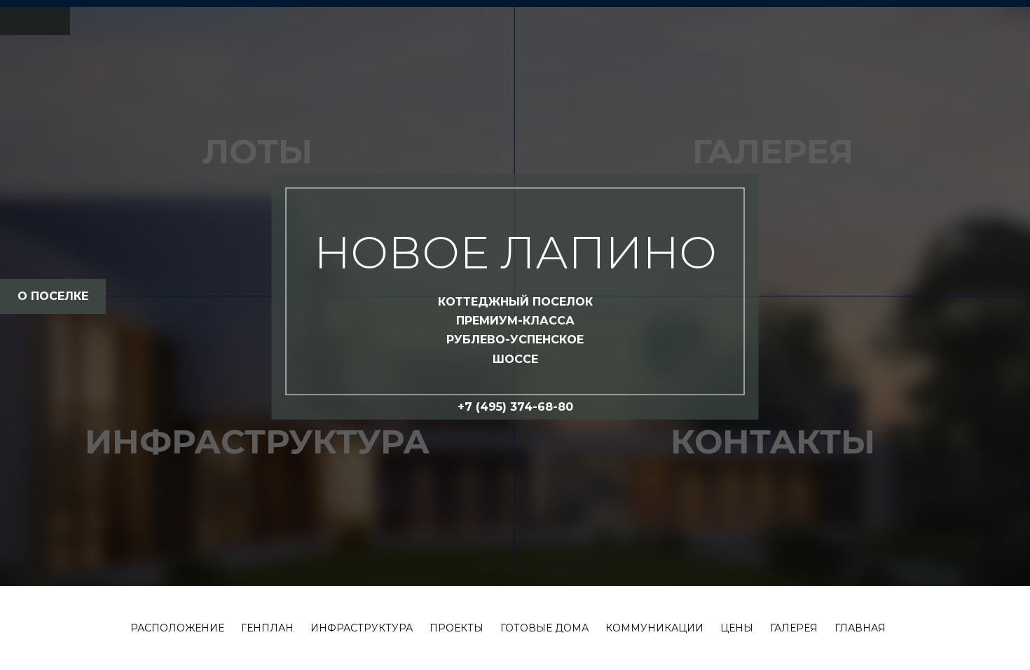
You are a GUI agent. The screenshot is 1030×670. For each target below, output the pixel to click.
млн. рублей (515, 389)
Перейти (515, 599)
